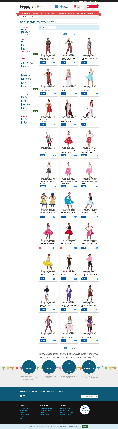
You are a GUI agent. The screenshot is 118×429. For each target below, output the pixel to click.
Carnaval (62, 416)
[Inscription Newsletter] (96, 396)
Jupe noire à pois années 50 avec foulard (47, 182)
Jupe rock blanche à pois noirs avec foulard (88, 213)
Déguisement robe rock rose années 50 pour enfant (68, 336)
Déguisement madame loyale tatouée (88, 305)
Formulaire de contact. (25, 410)
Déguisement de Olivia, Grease (68, 274)
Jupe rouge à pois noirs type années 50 (68, 244)
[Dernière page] (77, 34)
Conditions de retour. (24, 416)
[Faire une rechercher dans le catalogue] (56, 6)
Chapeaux (54, 13)
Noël (61, 420)
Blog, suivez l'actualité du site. (66, 412)
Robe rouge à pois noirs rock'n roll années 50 (47, 120)
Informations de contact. (45, 414)
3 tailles (43, 62)
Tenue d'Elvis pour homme (87, 120)
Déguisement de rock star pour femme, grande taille (88, 336)
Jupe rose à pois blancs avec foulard (47, 244)
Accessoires (35, 13)
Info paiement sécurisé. (25, 420)
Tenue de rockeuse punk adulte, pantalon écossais (68, 58)
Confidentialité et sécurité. (45, 410)
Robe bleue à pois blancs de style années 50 (88, 89)
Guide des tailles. (24, 418)
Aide (64, 6)
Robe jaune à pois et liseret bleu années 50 (48, 213)
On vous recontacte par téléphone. (69, 370)
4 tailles (63, 340)
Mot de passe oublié (24, 414)
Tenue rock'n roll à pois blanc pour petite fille (47, 305)
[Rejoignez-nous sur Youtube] (24, 395)
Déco (42, 13)
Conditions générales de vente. (47, 408)
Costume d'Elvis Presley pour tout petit (68, 89)
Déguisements (26, 13)
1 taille (84, 124)
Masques (47, 13)
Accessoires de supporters (65, 414)
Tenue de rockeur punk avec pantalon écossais (47, 58)
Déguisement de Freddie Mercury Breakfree (89, 275)
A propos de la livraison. (25, 423)
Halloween (62, 418)
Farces (81, 13)
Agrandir (35, 54)
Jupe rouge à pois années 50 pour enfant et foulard (68, 151)
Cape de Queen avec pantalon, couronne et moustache (68, 120)
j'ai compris (85, 426)
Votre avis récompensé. (65, 408)
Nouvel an (62, 423)
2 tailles (43, 93)
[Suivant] (74, 34)
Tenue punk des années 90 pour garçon (89, 58)
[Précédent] (63, 34)
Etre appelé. (22, 412)
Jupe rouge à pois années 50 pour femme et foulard (88, 151)
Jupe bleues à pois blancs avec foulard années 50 (68, 213)
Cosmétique (62, 13)
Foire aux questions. (24, 408)
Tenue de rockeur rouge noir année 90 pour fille (47, 89)
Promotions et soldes (64, 410)
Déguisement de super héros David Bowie (47, 336)
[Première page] (61, 34)
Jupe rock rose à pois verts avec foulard (89, 244)
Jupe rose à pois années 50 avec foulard (89, 182)
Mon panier (94, 6)
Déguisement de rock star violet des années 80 (68, 305)
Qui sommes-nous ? (44, 412)
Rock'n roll (24, 74)
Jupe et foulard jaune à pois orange (47, 275)
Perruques (71, 13)
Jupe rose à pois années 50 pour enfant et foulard (69, 182)
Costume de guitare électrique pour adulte (47, 151)
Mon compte (80, 6)
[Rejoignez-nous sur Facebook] (21, 395)
